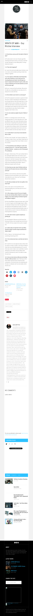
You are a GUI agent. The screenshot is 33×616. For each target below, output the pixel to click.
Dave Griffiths (8, 49)
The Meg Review (8, 292)
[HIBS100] (8, 604)
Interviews (7, 40)
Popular (8, 475)
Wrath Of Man (9, 306)
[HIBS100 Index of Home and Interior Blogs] (12, 603)
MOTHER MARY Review (15, 562)
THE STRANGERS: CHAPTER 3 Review (18, 566)
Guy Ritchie (8, 304)
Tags (19, 475)
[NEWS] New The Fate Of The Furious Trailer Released (21, 285)
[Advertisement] (16, 461)
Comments (14, 475)
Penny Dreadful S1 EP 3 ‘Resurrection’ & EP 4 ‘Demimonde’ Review (21, 496)
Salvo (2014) (16, 487)
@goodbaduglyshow (16, 49)
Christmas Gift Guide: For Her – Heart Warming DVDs (20, 520)
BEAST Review (14, 570)
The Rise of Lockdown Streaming (20, 479)
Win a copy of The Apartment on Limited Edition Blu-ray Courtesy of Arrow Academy (21, 512)
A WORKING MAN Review (10, 284)
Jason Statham (16, 304)
